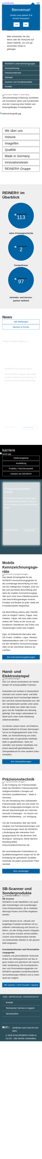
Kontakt (8, 86)
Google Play (8, 1019)
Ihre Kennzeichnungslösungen (21, 657)
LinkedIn (34, 1020)
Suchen (24, 4)
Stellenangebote (21, 458)
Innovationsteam (16, 162)
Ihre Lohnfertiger (21, 871)
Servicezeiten (12, 1014)
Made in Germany (17, 156)
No (25, 24)
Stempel (8, 77)
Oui (16, 24)
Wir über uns (14, 131)
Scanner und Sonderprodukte (18, 82)
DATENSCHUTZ (31, 997)
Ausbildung (21, 463)
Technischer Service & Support (20, 1008)
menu (38, 4)
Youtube (21, 1020)
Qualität (10, 150)
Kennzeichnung (12, 68)
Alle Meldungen (21, 322)
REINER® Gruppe (18, 168)
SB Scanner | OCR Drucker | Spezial (21, 985)
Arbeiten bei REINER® (21, 474)
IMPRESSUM (15, 997)
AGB (5, 997)
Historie (10, 137)
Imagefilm (11, 143)
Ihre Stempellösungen (21, 761)
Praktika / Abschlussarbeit (21, 468)
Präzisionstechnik (13, 73)
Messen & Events (21, 327)
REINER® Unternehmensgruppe (20, 63)
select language (28, 4)
